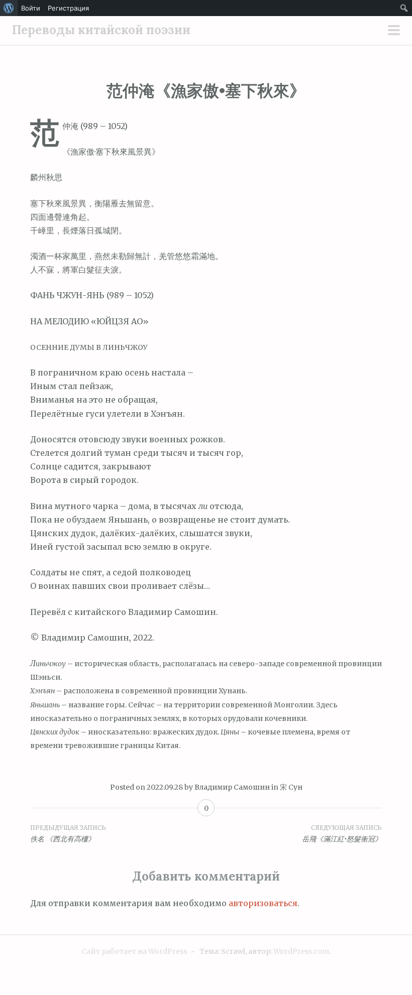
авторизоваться (263, 903)
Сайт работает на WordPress (134, 951)
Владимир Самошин (232, 787)
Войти (30, 8)
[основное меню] (394, 31)
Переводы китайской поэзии (101, 30)
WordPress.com (301, 951)
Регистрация (68, 8)
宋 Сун (291, 787)
